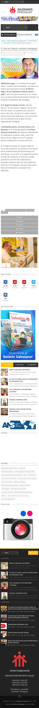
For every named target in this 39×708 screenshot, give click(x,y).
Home (3, 41)
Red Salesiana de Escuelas (18, 489)
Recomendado (32, 364)
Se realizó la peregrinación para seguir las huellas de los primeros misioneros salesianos (23, 608)
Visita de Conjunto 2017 (8, 499)
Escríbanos (34, 553)
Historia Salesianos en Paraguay (27, 478)
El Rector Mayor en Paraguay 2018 (16, 41)
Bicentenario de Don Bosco (9, 468)
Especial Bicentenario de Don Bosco (12, 475)
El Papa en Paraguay (7, 471)
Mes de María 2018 (7, 482)
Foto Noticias (32, 475)
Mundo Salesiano (25, 485)
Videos (3, 495)
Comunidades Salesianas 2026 (18, 624)
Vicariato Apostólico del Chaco (23, 492)
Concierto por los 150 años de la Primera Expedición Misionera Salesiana (21, 617)
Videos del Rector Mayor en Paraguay (18, 495)
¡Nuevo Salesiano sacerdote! (19, 370)
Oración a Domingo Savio (18, 400)
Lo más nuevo (19, 364)
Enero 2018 (7, 43)
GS (33, 704)
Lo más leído (7, 364)
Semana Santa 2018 (7, 492)
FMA (25, 475)
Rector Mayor (5, 489)
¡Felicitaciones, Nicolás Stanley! (18, 633)
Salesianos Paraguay (22, 701)
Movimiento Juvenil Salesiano (10, 485)
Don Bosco (22, 468)
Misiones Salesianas (20, 482)
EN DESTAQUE (32, 41)
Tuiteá (20, 217)
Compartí (20, 221)
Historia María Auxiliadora (9, 478)
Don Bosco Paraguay (18, 704)
